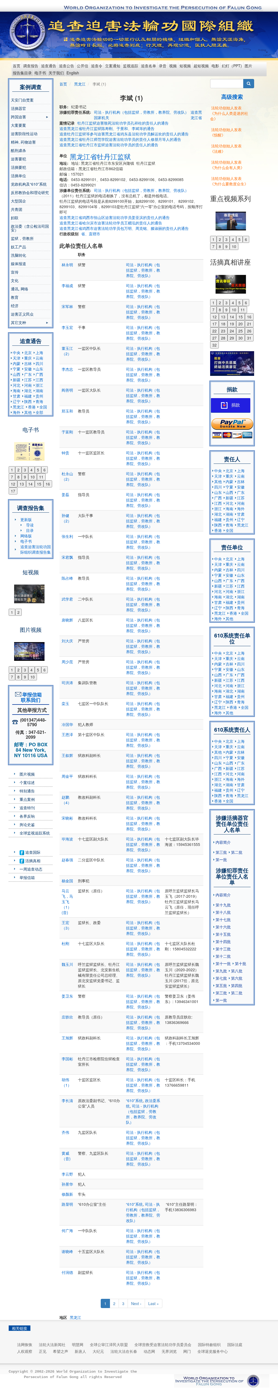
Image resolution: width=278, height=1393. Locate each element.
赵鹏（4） (66, 799)
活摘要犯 (18, 167)
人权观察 (24, 1351)
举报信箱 (27, 877)
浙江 (39, 385)
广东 (28, 374)
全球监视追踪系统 (35, 833)
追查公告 (66, 65)
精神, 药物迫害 (23, 142)
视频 (173, 65)
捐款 (235, 405)
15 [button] (39, 484)
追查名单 (148, 65)
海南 (16, 390)
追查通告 (48, 65)
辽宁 (16, 401)
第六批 (236, 978)
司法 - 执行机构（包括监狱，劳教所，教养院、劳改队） (141, 112)
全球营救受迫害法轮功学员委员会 (162, 1344)
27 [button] (214, 338)
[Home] (28, 31)
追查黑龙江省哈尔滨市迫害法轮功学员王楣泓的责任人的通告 (110, 223)
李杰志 (67, 369)
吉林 (28, 363)
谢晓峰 (67, 1251)
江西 (39, 379)
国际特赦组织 (209, 1344)
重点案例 (27, 799)
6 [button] (44, 469)
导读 (30, 525)
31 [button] (249, 338)
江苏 (28, 379)
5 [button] (38, 469)
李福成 (67, 285)
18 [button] (223, 323)
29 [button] (232, 338)
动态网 (149, 1351)
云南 (39, 358)
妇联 (14, 217)
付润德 (67, 1272)
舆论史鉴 (27, 824)
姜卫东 (67, 996)
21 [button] (249, 323)
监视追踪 (130, 65)
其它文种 (18, 323)
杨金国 (67, 880)
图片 (248, 65)
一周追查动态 (31, 869)
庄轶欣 (67, 1017)
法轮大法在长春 (123, 1351)
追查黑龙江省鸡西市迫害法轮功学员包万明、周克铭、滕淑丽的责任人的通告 (124, 228)
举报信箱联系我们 (31, 697)
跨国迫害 (18, 117)
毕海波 (67, 839)
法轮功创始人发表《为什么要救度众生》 (229, 181)
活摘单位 (18, 175)
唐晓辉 (67, 620)
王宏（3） (66, 925)
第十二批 (223, 956)
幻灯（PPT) (232, 65)
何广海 (67, 1230)
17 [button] (13, 491)
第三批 (221, 852)
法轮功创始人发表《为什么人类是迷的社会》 (229, 113)
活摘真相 (32, 860)
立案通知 (112, 65)
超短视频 (201, 65)
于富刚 (67, 431)
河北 (16, 385)
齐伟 (65, 1132)
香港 (32, 407)
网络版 (26, 535)
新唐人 (80, 1351)
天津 (16, 358)
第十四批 (223, 941)
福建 (28, 396)
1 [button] (12, 469)
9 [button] (25, 477)
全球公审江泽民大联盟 (109, 1344)
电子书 (40, 72)
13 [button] (22, 484)
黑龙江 (18, 407)
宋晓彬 (67, 818)
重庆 (28, 358)
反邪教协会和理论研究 (30, 192)
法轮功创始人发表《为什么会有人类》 (227, 164)
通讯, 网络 (19, 288)
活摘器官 (18, 108)
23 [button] (223, 331)
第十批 (240, 963)
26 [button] (249, 331)
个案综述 (27, 782)
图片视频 (27, 774)
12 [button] (13, 484)
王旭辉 (67, 1037)
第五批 (221, 985)
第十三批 (223, 948)
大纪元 (98, 1351)
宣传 (14, 272)
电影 (215, 65)
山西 (16, 374)
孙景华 (67, 1184)
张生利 (67, 536)
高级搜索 (232, 96)
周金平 (67, 776)
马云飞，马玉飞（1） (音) (67, 901)
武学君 (67, 599)
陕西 (28, 401)
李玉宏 (67, 327)
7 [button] (12, 477)
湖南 (39, 390)
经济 (14, 305)
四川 (39, 363)
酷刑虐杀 (18, 150)
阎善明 (67, 390)
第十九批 (223, 904)
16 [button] (48, 484)
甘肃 (16, 396)
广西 (39, 374)
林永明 (67, 264)
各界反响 (27, 816)
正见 (42, 1351)
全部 (39, 412)
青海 (39, 401)
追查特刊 (27, 807)
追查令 (96, 65)
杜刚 (65, 943)
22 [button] (214, 331)
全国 (43, 407)
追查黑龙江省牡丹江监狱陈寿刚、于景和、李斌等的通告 (106, 128)
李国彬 (67, 1058)
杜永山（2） (67, 476)
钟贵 (65, 452)
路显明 (67, 1204)
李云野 (67, 1174)
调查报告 (30, 65)
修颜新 (67, 1194)
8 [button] (18, 477)
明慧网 (77, 1344)
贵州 (39, 396)
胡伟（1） (66, 1082)
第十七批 (223, 919)
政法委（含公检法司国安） (30, 228)
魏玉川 (67, 964)
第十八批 (223, 912)
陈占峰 (67, 578)
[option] (31, 448)
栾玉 (65, 703)
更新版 (26, 519)
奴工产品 (18, 246)
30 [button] (240, 338)
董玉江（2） (67, 350)
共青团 (16, 209)
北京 (28, 352)
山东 (39, 369)
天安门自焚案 (22, 100)
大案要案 (18, 125)
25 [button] (240, 331)
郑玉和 (67, 411)
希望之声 (60, 1351)
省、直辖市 (90, 233)
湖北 (28, 390)
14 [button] (30, 484)
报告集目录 (22, 72)
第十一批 (223, 963)
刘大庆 (67, 640)
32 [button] (214, 345)
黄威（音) (66, 1155)
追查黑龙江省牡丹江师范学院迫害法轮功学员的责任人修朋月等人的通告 (120, 139)
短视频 (185, 65)
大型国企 (18, 201)
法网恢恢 (24, 1344)
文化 (14, 280)
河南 (28, 385)
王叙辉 (67, 755)
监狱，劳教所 (22, 238)
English (73, 72)
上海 (39, 352)
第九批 (221, 970)
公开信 (82, 65)
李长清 (67, 1100)
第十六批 (223, 926)
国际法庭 (234, 1344)
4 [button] (31, 469)
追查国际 (32, 852)
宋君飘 (67, 557)
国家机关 (101, 117)
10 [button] (32, 477)
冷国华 (67, 724)
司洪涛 (67, 682)
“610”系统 (134, 1100)
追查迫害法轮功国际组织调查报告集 (35, 549)
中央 (16, 352)
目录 (30, 530)
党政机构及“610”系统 (29, 184)
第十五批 (223, 934)
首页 (16, 65)
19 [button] (232, 323)
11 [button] (41, 477)
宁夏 (16, 369)
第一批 (221, 859)
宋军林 (67, 306)
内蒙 (16, 363)
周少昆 (67, 661)
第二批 (236, 852)
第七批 (221, 978)
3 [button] (25, 469)
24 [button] (232, 331)
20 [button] (240, 323)
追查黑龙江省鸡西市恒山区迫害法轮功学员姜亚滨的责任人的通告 (114, 217)
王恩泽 (67, 734)
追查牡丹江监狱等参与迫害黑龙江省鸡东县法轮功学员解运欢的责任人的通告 (124, 134)
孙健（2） (66, 518)
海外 (16, 412)
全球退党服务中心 (212, 1351)
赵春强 (67, 859)
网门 (187, 1351)
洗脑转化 (18, 255)
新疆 (16, 379)
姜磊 (65, 494)
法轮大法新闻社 (52, 1344)
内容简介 (223, 842)
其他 (28, 412)
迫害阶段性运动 (24, 133)
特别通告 (27, 791)
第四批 (236, 985)
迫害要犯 (18, 158)
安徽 (28, 369)
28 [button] (223, 338)
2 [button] (18, 469)
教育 (14, 297)
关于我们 (56, 72)
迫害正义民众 (22, 314)
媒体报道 (18, 263)
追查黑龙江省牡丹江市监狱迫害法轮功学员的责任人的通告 (108, 144)
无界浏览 (169, 1351)
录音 (162, 65)
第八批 (236, 970)
